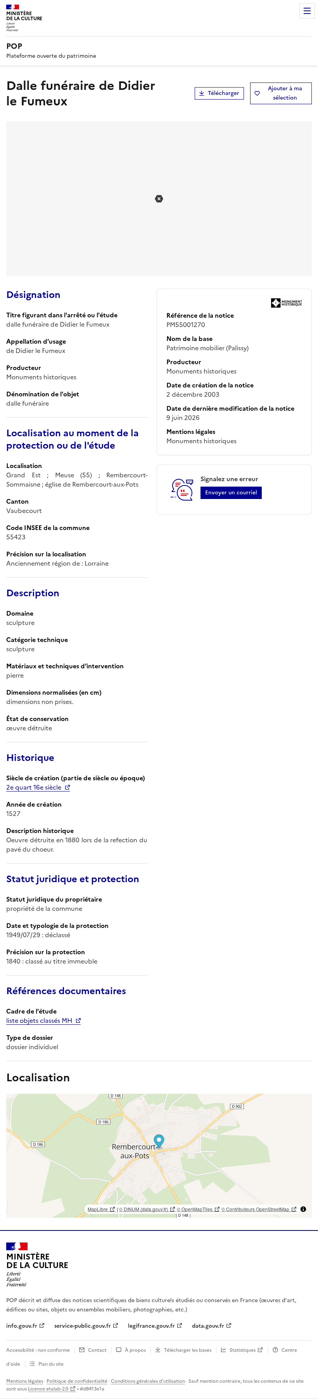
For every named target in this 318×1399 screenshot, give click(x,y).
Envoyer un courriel (231, 493)
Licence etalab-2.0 (48, 1388)
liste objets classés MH (39, 1020)
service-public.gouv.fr (82, 1326)
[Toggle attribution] (303, 1209)
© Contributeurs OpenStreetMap (255, 1209)
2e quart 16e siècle (33, 787)
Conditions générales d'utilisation (148, 1381)
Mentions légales (24, 1381)
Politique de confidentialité (77, 1381)
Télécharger (223, 93)
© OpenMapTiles (195, 1209)
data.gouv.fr (208, 1326)
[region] (159, 1156)
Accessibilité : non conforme (38, 1350)
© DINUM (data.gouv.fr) (143, 1209)
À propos (135, 1350)
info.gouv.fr (21, 1326)
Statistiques (243, 1350)
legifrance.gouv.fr (151, 1326)
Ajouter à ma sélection (285, 93)
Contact (97, 1350)
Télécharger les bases (187, 1350)
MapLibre (98, 1209)
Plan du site (51, 1364)
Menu (307, 11)
